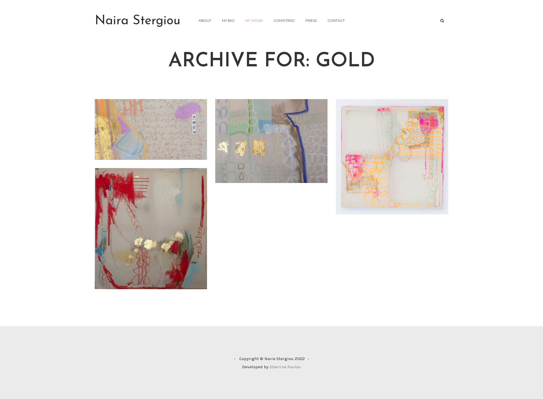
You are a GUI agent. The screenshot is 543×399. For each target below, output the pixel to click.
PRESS (311, 20)
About (205, 20)
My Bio (228, 20)
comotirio (284, 20)
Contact (336, 20)
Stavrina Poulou (285, 366)
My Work (254, 20)
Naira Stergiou (137, 21)
